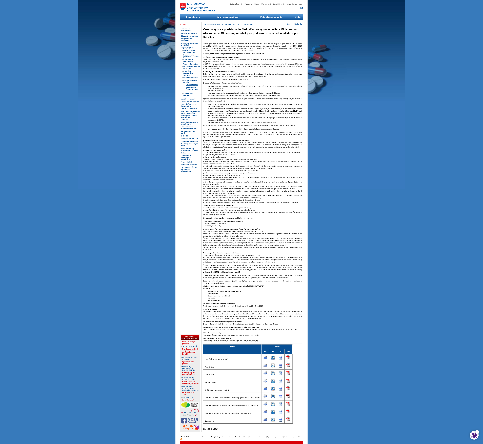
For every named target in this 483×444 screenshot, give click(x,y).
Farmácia (184, 120)
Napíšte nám (253, 437)
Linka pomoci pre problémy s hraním (188, 378)
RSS (299, 437)
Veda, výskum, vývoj (190, 64)
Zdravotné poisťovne (189, 400)
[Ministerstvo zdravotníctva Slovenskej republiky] (198, 12)
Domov (205, 25)
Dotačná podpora (192, 85)
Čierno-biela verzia (278, 4)
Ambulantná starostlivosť (190, 141)
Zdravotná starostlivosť (228, 17)
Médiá (297, 17)
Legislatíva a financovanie (190, 102)
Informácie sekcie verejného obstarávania (189, 149)
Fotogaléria (262, 437)
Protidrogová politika (190, 77)
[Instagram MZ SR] (190, 429)
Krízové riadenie (187, 162)
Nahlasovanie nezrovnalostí (188, 60)
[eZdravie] (190, 416)
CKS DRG (184, 136)
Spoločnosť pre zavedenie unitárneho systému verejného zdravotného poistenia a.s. (190, 114)
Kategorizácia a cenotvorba (186, 40)
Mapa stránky (249, 4)
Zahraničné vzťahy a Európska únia (188, 105)
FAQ (242, 4)
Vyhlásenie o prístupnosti (275, 437)
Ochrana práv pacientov (188, 94)
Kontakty (258, 4)
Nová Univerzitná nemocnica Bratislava (189, 128)
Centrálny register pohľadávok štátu (188, 374)
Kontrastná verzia (291, 4)
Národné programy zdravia (231, 25)
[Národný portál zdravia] (190, 407)
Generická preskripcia (189, 109)
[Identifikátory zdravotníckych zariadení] (190, 339)
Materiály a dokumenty (271, 17)
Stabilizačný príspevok (189, 165)
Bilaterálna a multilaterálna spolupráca (188, 73)
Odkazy (245, 437)
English (300, 4)
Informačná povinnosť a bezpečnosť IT (189, 123)
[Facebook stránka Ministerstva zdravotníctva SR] (190, 423)
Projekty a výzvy (187, 48)
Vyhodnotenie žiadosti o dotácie (192, 88)
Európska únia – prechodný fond (189, 51)
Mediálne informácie (188, 99)
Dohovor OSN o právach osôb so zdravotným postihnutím (190, 388)
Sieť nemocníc (186, 153)
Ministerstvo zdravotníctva (186, 30)
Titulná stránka (234, 4)
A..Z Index (238, 437)
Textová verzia (266, 4)
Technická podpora (290, 437)
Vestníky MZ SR (187, 397)
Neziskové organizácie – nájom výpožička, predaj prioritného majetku (190, 352)
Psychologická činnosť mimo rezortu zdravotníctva (189, 169)
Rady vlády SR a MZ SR (189, 138)
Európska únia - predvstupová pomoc (191, 56)
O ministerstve (193, 17)
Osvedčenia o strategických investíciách (186, 157)
